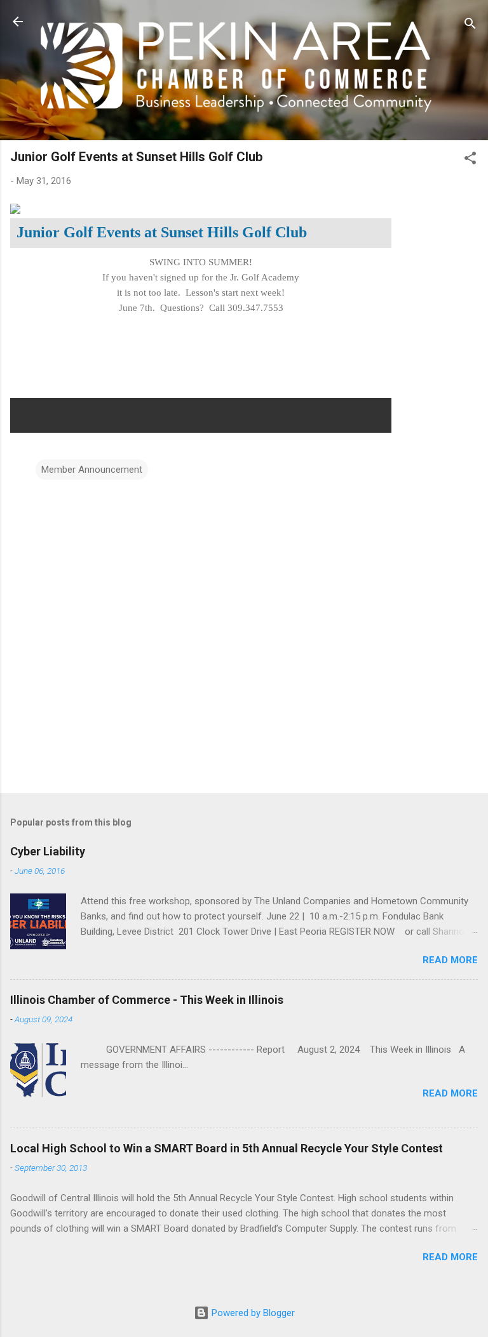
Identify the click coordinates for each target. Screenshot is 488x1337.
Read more (450, 960)
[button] (470, 160)
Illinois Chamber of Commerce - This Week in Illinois (146, 999)
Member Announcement (91, 469)
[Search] (470, 25)
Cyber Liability (47, 851)
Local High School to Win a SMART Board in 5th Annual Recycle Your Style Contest (226, 1148)
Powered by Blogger (252, 1313)
